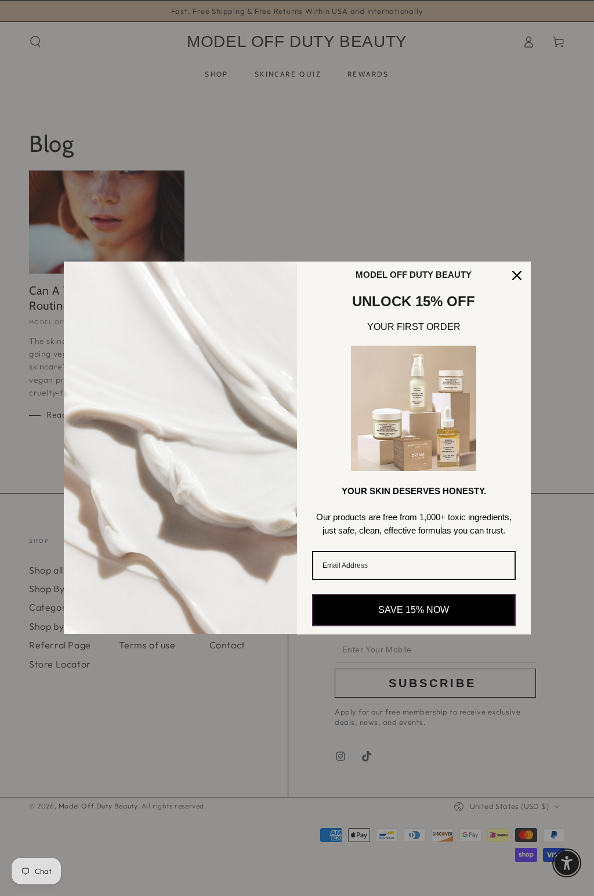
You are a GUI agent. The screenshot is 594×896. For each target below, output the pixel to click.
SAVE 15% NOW (413, 610)
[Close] (517, 275)
